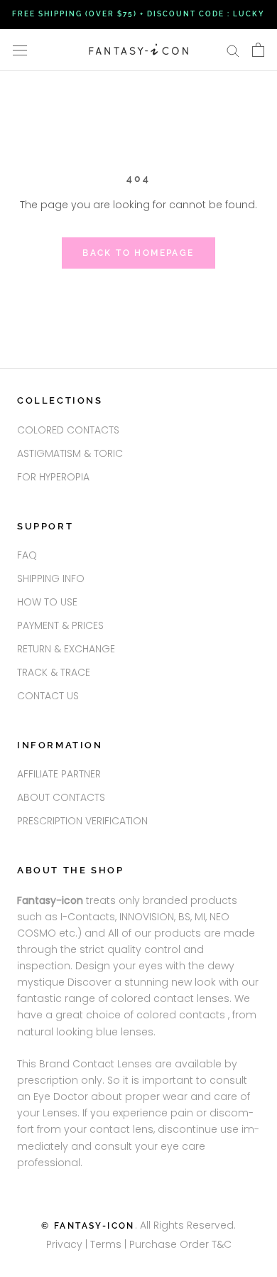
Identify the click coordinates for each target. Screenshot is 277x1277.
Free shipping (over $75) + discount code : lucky (138, 14)
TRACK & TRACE (53, 672)
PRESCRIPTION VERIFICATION (82, 821)
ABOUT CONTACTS (61, 797)
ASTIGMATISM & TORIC (70, 453)
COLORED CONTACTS (68, 430)
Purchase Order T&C (180, 1244)
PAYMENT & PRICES (60, 625)
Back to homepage (138, 253)
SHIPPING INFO (51, 578)
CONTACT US (48, 696)
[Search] (233, 50)
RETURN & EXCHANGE (66, 649)
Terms (107, 1244)
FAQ (27, 555)
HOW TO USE (47, 602)
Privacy (64, 1244)
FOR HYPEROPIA (53, 477)
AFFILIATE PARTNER (59, 774)
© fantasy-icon (88, 1226)
